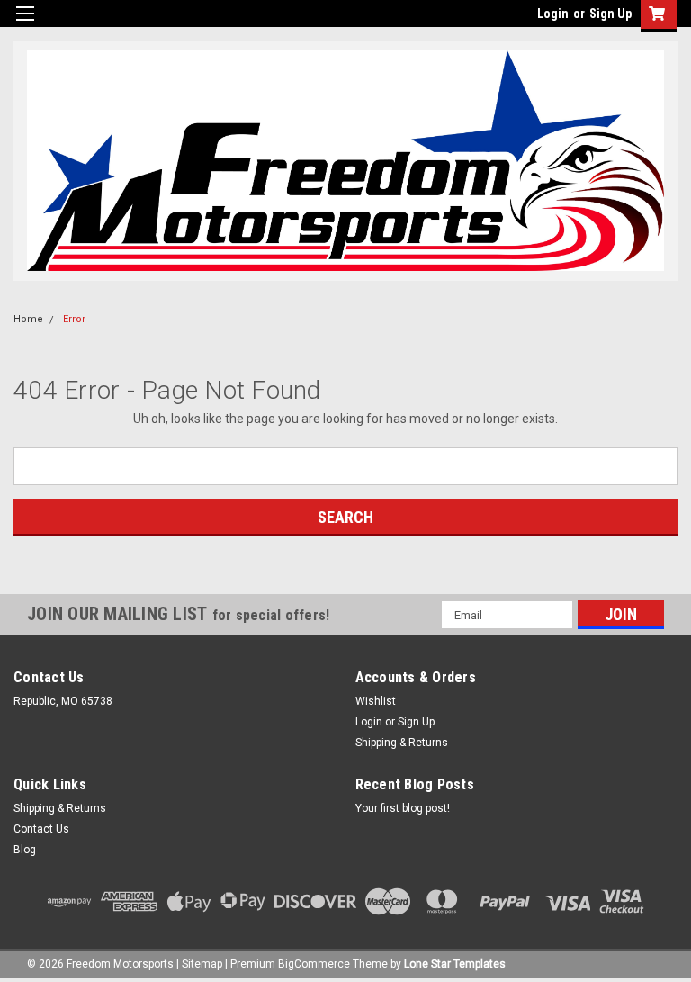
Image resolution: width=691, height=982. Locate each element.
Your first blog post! (402, 808)
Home (28, 319)
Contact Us (41, 829)
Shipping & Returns (401, 742)
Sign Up (610, 13)
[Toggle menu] (24, 25)
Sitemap (202, 964)
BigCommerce (314, 964)
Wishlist (375, 701)
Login (553, 13)
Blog (24, 849)
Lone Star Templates (455, 964)
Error (74, 319)
